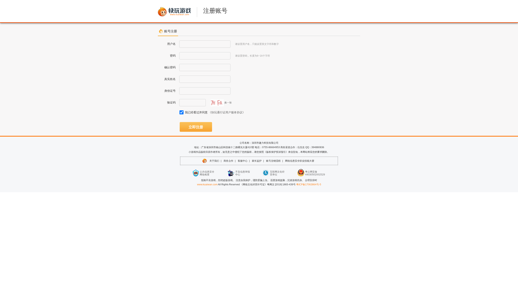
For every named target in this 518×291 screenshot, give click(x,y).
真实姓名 (170, 79)
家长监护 (257, 160)
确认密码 (170, 67)
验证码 (171, 102)
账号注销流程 (273, 160)
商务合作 (228, 160)
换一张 (228, 102)
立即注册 (196, 127)
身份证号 (170, 90)
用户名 (171, 43)
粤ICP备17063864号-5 (308, 184)
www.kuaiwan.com (207, 184)
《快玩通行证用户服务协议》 (226, 112)
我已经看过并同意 (215, 112)
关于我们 (214, 160)
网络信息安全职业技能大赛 (299, 160)
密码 (173, 55)
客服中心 (242, 160)
